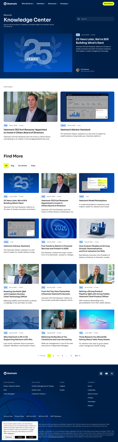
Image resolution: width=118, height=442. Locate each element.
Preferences (8, 437)
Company (63, 4)
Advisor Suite (36, 390)
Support (90, 405)
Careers (90, 398)
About (90, 386)
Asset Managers (9, 394)
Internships (91, 402)
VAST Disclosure (55, 416)
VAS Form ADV (31, 416)
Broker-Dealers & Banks (12, 386)
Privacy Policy (19, 416)
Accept (31, 437)
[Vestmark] (10, 3)
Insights (62, 386)
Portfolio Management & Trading (42, 386)
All (6, 166)
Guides (62, 390)
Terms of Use (8, 416)
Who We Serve (27, 4)
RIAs (5, 390)
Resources (52, 4)
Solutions (40, 4)
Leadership (91, 390)
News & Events (93, 394)
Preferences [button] (11, 433)
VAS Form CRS (43, 416)
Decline (20, 437)
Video (33, 166)
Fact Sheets (22, 166)
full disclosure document (56, 437)
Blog (12, 166)
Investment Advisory (39, 394)
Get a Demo (108, 4)
